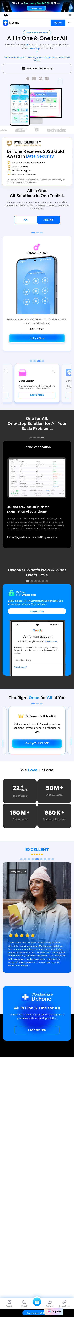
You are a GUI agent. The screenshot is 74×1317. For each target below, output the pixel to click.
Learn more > (37, 328)
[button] (33, 232)
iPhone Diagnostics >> (18, 537)
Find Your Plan (37, 1029)
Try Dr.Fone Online (37, 1313)
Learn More (37, 395)
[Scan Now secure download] (28, 78)
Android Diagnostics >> (44, 537)
